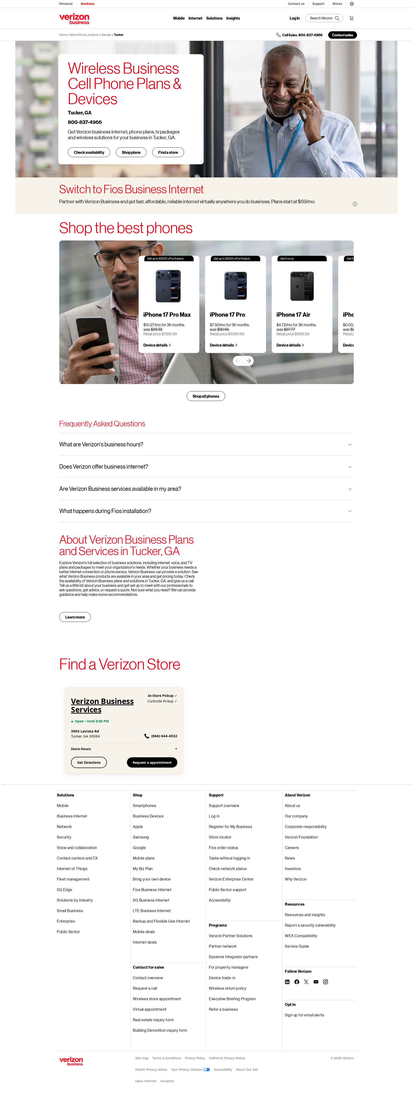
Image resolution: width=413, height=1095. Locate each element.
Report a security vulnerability (310, 925)
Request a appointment (152, 762)
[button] (352, 3)
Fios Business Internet (152, 889)
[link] (238, 361)
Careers (292, 847)
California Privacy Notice (227, 1058)
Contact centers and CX (77, 858)
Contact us (296, 3)
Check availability (89, 152)
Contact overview (148, 977)
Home (63, 35)
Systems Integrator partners (233, 956)
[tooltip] (355, 204)
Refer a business (223, 1009)
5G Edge (64, 889)
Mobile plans (144, 858)
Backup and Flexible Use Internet (161, 921)
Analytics (167, 1081)
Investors (293, 868)
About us (292, 805)
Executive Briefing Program (232, 998)
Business (87, 3)
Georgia (106, 35)
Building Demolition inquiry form (160, 1030)
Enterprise (66, 921)
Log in (214, 816)
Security (64, 837)
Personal (65, 3)
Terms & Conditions (166, 1058)
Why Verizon (296, 879)
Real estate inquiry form (153, 1019)
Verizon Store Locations (84, 35)
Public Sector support (227, 889)
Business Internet (72, 816)
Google (139, 847)
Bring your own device (152, 879)
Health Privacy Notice (151, 1069)
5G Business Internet (151, 900)
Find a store (168, 152)
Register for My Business (230, 826)
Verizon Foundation (301, 837)
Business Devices (148, 816)
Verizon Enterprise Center (231, 879)
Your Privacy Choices (187, 1069)
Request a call (145, 988)
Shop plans (131, 152)
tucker (119, 35)
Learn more (75, 617)
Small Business (70, 910)
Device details (155, 345)
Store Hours (124, 749)
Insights (233, 18)
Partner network (223, 946)
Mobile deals (144, 931)
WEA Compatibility (301, 935)
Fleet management (73, 879)
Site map (141, 1058)
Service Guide (297, 946)
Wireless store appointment (157, 998)
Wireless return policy (227, 988)
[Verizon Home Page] (71, 1061)
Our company (296, 816)
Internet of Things (72, 868)
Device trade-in (222, 977)
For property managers (229, 967)
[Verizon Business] (74, 18)
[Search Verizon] (324, 18)
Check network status (228, 868)
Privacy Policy (195, 1058)
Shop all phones (206, 396)
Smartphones (144, 805)
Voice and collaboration (77, 847)
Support (318, 3)
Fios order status (223, 847)
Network (64, 826)
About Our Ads (247, 1069)
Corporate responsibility (306, 826)
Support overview (224, 805)
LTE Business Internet (152, 910)
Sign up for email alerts (304, 1015)
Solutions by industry (75, 900)
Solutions (214, 18)
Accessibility (220, 900)
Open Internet (146, 1081)
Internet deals (145, 942)
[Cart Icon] (351, 18)
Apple (138, 826)
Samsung (141, 837)
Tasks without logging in (229, 858)
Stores (337, 3)
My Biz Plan (143, 868)
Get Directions (89, 762)
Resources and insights (305, 914)
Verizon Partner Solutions (231, 935)
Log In (295, 18)
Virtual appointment (150, 1009)
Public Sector (68, 931)
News (290, 858)
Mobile (179, 18)
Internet (195, 18)
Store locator (220, 837)
